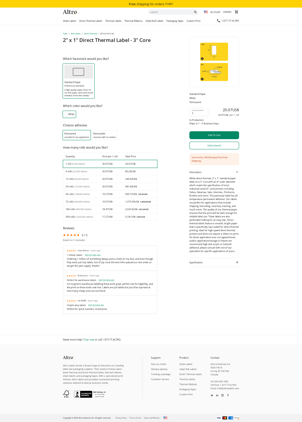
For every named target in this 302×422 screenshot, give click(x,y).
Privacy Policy (121, 417)
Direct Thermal (91, 33)
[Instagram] (222, 395)
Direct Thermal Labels (90, 20)
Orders (227, 11)
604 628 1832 (221, 381)
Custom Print (193, 20)
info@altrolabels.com (228, 388)
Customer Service (160, 379)
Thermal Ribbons (134, 20)
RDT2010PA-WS (93, 255)
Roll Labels (75, 33)
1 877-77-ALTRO (230, 20)
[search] (195, 12)
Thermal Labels (113, 20)
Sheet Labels (69, 20)
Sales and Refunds (151, 417)
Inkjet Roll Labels (154, 20)
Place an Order (158, 364)
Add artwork (214, 145)
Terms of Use (135, 417)
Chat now (88, 339)
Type (65, 33)
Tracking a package (161, 374)
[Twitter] (211, 395)
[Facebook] (227, 395)
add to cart (214, 135)
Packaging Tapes (174, 20)
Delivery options (159, 369)
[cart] (236, 11)
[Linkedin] (217, 395)
